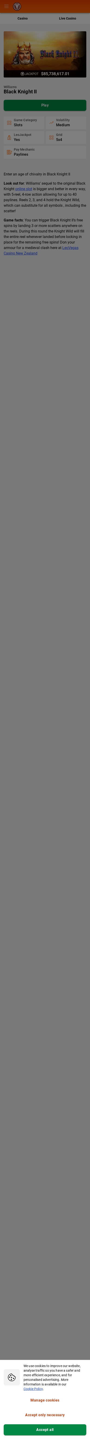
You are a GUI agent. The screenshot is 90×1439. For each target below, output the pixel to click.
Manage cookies (44, 1400)
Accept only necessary (45, 1415)
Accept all (45, 1430)
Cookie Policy (33, 1389)
